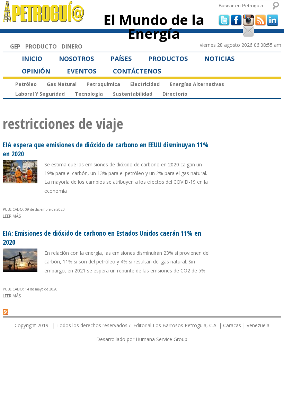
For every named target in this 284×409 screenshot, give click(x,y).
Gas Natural (62, 84)
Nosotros (76, 58)
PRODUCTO (41, 46)
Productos (168, 58)
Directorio (174, 93)
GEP (15, 46)
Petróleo (26, 84)
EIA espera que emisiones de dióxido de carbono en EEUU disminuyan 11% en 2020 (105, 149)
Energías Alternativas (197, 84)
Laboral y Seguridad (40, 93)
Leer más (12, 216)
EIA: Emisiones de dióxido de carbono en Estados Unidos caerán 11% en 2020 (102, 237)
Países (121, 58)
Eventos (81, 71)
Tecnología (89, 93)
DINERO (72, 46)
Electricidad (145, 84)
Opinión (36, 71)
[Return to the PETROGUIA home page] (44, 19)
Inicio (32, 58)
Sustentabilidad (132, 93)
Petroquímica (103, 84)
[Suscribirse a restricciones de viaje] (5, 311)
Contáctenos (137, 71)
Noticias (219, 58)
